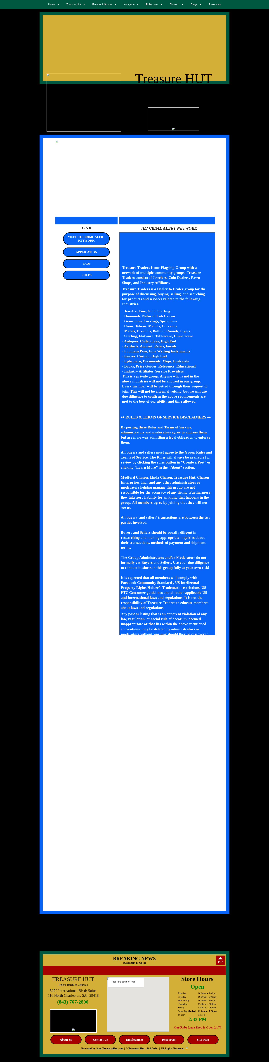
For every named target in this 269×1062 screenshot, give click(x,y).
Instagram (129, 4)
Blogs (194, 4)
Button (183, 1050)
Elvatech (174, 4)
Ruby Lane (152, 4)
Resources (215, 4)
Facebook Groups (102, 4)
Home (51, 4)
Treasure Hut (73, 4)
